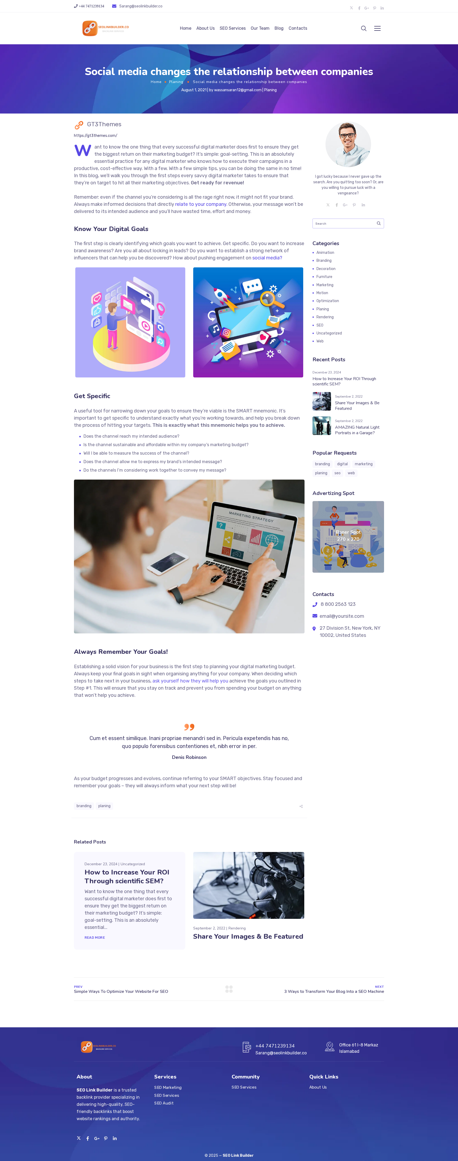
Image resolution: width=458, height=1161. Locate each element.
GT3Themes (104, 124)
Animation (325, 252)
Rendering (237, 928)
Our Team (260, 28)
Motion (322, 293)
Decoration (326, 269)
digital (342, 464)
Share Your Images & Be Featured (248, 936)
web (351, 473)
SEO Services (233, 28)
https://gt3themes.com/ (95, 135)
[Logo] (106, 28)
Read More (95, 938)
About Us (205, 28)
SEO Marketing (168, 1087)
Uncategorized (133, 864)
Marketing (324, 285)
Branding (324, 260)
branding (84, 806)
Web (320, 341)
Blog (279, 28)
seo (337, 473)
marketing (364, 464)
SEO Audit (163, 1103)
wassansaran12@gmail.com (238, 90)
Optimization (327, 301)
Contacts (298, 28)
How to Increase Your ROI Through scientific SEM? (127, 877)
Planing (176, 81)
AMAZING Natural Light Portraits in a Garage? (357, 430)
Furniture (324, 277)
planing (104, 806)
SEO (319, 325)
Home (185, 28)
